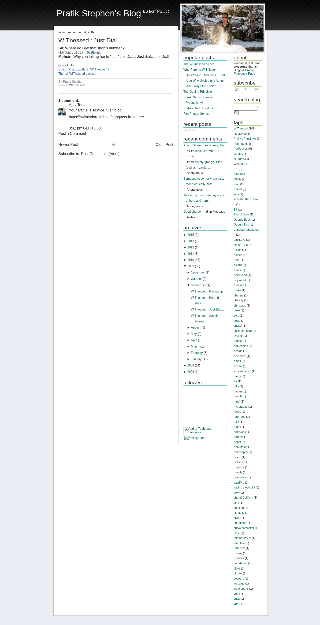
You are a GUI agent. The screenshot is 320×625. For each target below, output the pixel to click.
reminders (240, 477)
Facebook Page (244, 73)
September (198, 285)
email (237, 361)
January (196, 359)
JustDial (93, 52)
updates (239, 558)
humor (238, 189)
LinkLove (240, 239)
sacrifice (239, 482)
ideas (237, 411)
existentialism (242, 371)
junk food (240, 416)
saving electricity (244, 487)
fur (235, 381)
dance (238, 341)
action (238, 249)
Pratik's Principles (245, 138)
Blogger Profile (244, 70)
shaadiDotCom (243, 497)
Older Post (164, 145)
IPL (236, 169)
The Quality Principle (197, 91)
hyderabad (241, 406)
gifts (236, 386)
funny (237, 376)
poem (237, 457)
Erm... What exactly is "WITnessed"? (83, 69)
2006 (190, 372)
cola (236, 315)
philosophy (241, 452)
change (238, 295)
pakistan (239, 432)
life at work (240, 133)
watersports (241, 588)
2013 (190, 241)
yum (236, 604)
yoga (237, 593)
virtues (238, 573)
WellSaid (239, 164)
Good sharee (192, 211)
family (237, 179)
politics (238, 462)
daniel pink (241, 346)
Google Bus (241, 224)
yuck (237, 598)
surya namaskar (244, 528)
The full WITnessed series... (77, 73)
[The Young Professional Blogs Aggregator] (194, 438)
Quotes (238, 153)
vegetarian (240, 563)
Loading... (190, 129)
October (196, 279)
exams (238, 366)
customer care (243, 331)
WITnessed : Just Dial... (90, 40)
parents (238, 437)
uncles (238, 553)
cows (237, 320)
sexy (237, 492)
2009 (190, 266)
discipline (240, 356)
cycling (238, 335)
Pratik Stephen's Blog (98, 13)
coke (237, 310)
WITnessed (77, 85)
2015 (190, 235)
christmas (240, 305)
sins (236, 502)
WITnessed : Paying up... (208, 291)
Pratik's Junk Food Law (199, 108)
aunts (237, 270)
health (238, 396)
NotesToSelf (241, 245)
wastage (239, 583)
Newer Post (68, 145)
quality (238, 472)
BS (236, 209)
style (237, 518)
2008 (190, 365)
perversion (240, 447)
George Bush (242, 219)
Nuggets (239, 159)
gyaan (238, 391)
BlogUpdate (241, 214)
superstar (240, 523)
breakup (239, 285)
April (194, 340)
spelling (239, 508)
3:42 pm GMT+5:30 (85, 128)
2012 (190, 247)
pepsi (237, 442)
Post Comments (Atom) (100, 154)
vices (237, 568)
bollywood (240, 275)
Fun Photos (241, 143)
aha (236, 260)
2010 (190, 260)
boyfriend (240, 280)
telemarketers (242, 538)
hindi (237, 401)
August (196, 327)
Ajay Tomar (78, 105)
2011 (190, 253)
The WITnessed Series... (200, 64)
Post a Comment (72, 134)
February (197, 353)
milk (236, 421)
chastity (238, 300)
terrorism (239, 548)
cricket (238, 325)
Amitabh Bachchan (246, 199)
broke (237, 290)
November (198, 272)
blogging (239, 174)
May (194, 334)
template (239, 543)
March (195, 346)
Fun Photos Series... (197, 113)
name (237, 427)
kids (236, 194)
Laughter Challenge (246, 229)
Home (117, 145)
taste (237, 533)
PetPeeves (241, 148)
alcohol (238, 265)
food (236, 184)
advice (238, 255)
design (238, 351)
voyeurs (239, 578)
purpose (239, 467)
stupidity (239, 512)
